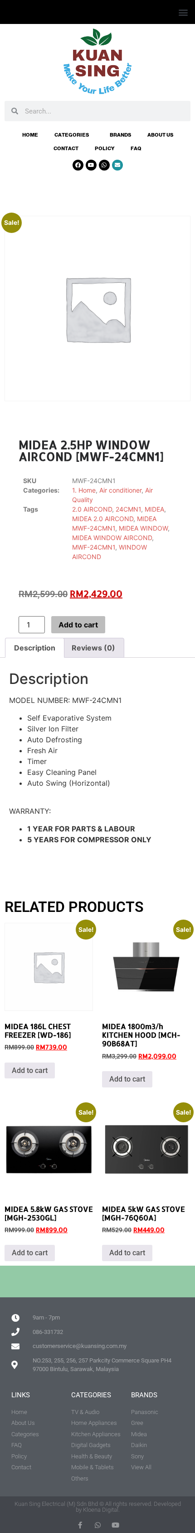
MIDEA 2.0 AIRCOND (102, 518)
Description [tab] (34, 647)
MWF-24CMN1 (93, 547)
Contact (66, 148)
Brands (120, 135)
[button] (183, 12)
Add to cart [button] (30, 1070)
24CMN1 (128, 509)
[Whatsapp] (104, 165)
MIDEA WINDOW (143, 528)
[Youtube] (91, 165)
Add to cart (78, 624)
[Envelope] (117, 165)
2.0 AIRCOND (92, 509)
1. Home (84, 490)
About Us (160, 135)
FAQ (136, 148)
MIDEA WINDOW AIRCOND (112, 537)
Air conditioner (120, 490)
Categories (71, 135)
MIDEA (154, 509)
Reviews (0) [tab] (93, 647)
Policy (104, 148)
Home (30, 135)
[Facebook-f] (80, 1525)
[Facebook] (78, 165)
